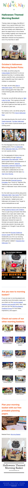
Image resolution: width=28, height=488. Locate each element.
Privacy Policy (14, 483)
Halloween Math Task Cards (10, 195)
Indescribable (6, 73)
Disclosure (6, 483)
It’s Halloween (18, 147)
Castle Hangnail (6, 121)
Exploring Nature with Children (14, 209)
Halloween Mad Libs (12, 149)
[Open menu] (14, 9)
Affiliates (22, 483)
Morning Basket (15, 434)
